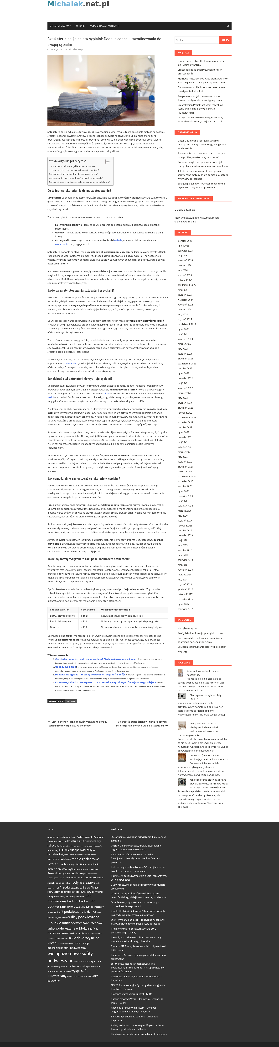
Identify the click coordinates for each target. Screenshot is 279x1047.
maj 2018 (182, 564)
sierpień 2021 (185, 427)
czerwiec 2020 (185, 496)
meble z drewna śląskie (61, 869)
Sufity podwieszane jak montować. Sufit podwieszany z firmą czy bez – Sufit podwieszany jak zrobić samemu (137, 967)
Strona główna (60, 25)
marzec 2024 (184, 309)
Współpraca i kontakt (104, 25)
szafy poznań (76, 933)
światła (118, 240)
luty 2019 (183, 545)
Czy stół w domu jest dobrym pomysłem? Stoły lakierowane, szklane (95, 659)
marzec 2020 (184, 510)
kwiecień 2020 (185, 505)
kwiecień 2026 (185, 260)
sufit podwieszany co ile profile (75, 887)
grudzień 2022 (185, 358)
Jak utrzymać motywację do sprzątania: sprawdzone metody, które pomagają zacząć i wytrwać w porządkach (203, 174)
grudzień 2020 (185, 466)
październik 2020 (187, 476)
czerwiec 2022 (185, 378)
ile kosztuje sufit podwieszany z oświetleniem (76, 846)
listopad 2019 (185, 525)
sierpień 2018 (185, 550)
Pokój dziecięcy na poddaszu (65, 873)
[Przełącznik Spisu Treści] (106, 161)
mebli (50, 397)
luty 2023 (183, 348)
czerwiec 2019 (185, 535)
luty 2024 (183, 314)
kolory (105, 393)
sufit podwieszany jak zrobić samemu (65, 896)
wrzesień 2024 (185, 299)
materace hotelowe (59, 859)
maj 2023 (182, 334)
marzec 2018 (184, 574)
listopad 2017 (185, 594)
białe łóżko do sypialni (55, 841)
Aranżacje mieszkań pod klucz (62, 837)
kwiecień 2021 (185, 446)
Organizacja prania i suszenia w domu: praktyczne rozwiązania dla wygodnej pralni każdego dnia (202, 144)
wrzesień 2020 (185, 481)
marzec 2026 (184, 265)
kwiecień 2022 (185, 388)
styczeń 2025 (185, 294)
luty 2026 (183, 270)
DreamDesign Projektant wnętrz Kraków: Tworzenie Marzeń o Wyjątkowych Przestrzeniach (200, 108)
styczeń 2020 (185, 520)
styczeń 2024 (185, 319)
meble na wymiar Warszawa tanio (79, 864)
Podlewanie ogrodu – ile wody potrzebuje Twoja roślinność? (90, 674)
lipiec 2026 (183, 245)
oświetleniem (70, 363)
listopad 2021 (185, 412)
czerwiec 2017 (185, 608)
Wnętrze (71, 701)
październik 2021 (187, 417)
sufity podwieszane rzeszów (82, 923)
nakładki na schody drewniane (87, 869)
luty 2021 (183, 456)
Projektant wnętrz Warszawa (81, 877)
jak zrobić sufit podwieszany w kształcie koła (79, 855)
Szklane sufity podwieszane (57, 938)
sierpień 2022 (185, 368)
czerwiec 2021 (185, 437)
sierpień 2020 (185, 486)
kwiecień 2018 (185, 569)
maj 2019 (182, 540)
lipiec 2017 (183, 604)
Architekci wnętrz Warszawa (90, 837)
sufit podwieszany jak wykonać (88, 891)
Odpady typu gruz (65, 666)
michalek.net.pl (76, 49)
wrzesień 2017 (185, 599)
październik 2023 (187, 324)
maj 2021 (182, 442)
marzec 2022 (184, 393)
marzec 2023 (184, 343)
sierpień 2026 (185, 240)
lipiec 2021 (183, 432)
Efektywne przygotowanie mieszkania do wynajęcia (139, 1034)
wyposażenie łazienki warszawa (59, 971)
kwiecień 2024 (185, 304)
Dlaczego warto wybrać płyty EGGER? (131, 993)
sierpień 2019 (185, 530)
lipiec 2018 (183, 555)
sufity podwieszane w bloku (67, 928)
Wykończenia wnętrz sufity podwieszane (80, 966)
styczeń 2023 (185, 353)
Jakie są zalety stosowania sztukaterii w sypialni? (75, 170)
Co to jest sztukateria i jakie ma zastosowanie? (74, 166)
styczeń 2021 (185, 461)
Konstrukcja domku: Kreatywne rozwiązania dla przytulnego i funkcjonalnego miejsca (105, 682)
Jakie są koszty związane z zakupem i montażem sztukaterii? (80, 181)
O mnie (80, 25)
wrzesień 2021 (185, 422)
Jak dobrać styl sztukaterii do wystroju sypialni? (74, 174)
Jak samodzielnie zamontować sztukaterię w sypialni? (77, 178)
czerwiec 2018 (185, 559)
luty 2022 (183, 397)
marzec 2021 (184, 451)
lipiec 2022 (183, 373)
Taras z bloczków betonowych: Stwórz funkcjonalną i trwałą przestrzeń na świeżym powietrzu (135, 858)
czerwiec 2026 (185, 250)
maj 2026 (182, 255)
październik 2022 (187, 363)
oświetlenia (61, 244)
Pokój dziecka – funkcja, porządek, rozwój (200, 633)
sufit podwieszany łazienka (76, 911)
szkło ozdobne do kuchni (67, 943)
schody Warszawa (81, 882)
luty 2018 (183, 579)
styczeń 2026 (185, 275)
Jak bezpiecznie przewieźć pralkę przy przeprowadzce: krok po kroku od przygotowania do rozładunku (209, 783)
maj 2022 (182, 383)
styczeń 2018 (185, 584)
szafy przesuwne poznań (92, 933)
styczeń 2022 (185, 402)
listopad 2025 (185, 280)
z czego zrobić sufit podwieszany (79, 976)
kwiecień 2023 (185, 339)
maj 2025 (182, 289)
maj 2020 (182, 501)
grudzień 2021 (185, 407)
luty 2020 (183, 515)
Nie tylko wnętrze (187, 628)
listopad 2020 (185, 471)
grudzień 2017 (185, 589)
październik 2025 (187, 284)
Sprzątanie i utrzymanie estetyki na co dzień (202, 646)
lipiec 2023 (183, 329)
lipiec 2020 (183, 491)
